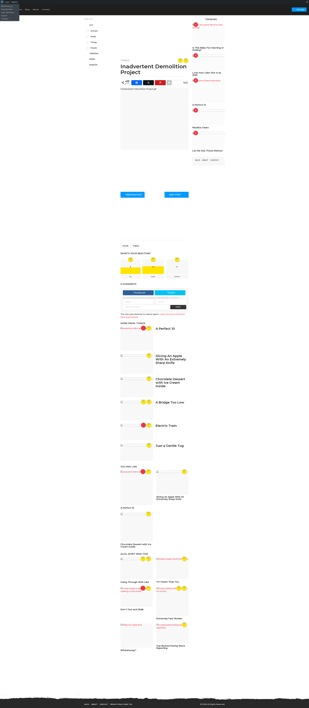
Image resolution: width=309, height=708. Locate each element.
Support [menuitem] (4, 16)
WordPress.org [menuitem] (6, 6)
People (94, 48)
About (36, 9)
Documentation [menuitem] (7, 9)
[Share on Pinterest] (160, 82)
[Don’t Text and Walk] (136, 597)
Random (93, 65)
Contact (46, 9)
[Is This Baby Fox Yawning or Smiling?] (208, 34)
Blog (27, 9)
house (125, 246)
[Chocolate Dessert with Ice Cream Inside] (136, 387)
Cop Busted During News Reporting (170, 647)
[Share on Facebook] (136, 82)
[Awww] (148, 558)
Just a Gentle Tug (170, 446)
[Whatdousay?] (136, 636)
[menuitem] (2, 2)
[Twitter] (144, 704)
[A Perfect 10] (136, 338)
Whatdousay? (128, 650)
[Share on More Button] (169, 82)
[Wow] (180, 60)
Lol (130, 276)
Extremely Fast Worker (169, 618)
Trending (94, 53)
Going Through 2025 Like (134, 582)
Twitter (171, 292)
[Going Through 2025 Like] (136, 569)
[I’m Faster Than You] (172, 568)
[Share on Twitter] (148, 82)
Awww (177, 276)
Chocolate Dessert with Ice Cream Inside (170, 382)
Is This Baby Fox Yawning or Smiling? (208, 48)
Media (93, 36)
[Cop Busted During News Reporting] (172, 633)
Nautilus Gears (200, 127)
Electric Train (166, 426)
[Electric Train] (136, 432)
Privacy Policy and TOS (121, 704)
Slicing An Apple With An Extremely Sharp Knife (171, 359)
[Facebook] (139, 704)
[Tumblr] (154, 704)
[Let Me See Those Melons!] (208, 140)
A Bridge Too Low (170, 402)
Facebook (139, 292)
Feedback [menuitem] (4, 19)
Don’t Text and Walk (132, 609)
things (136, 246)
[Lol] (185, 60)
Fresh (92, 59)
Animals (94, 31)
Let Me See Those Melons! (207, 150)
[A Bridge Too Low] (136, 410)
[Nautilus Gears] (208, 117)
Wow (153, 276)
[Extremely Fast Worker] (172, 601)
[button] (52, 9)
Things (125, 60)
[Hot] (143, 328)
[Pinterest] (149, 704)
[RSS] (159, 704)
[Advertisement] (154, 35)
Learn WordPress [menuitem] (7, 12)
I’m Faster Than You (167, 582)
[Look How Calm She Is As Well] (208, 62)
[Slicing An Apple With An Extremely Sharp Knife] (136, 364)
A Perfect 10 (165, 329)
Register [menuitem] (14, 2)
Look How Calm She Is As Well (206, 73)
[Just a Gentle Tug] (136, 452)
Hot (91, 25)
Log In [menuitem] (7, 2)
